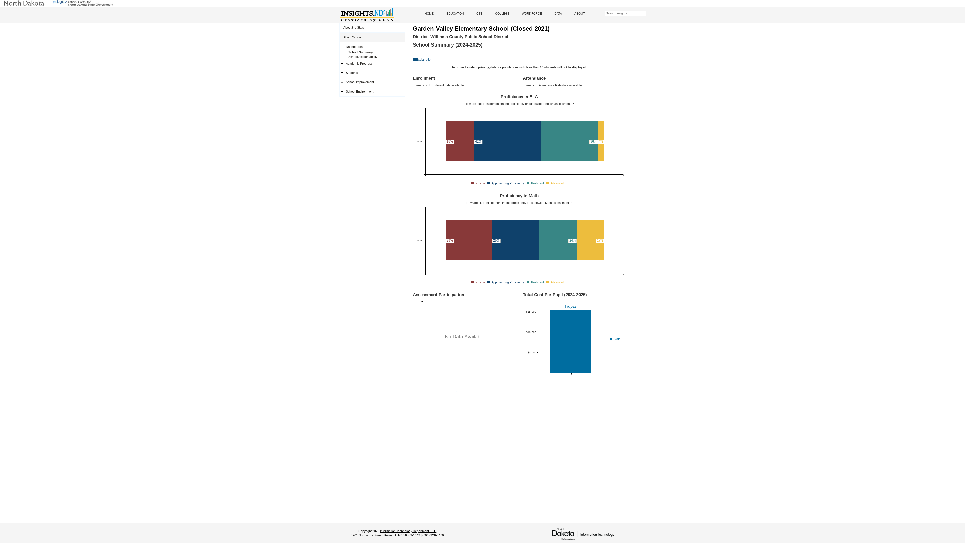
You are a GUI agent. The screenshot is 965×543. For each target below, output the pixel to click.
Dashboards (354, 47)
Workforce (532, 13)
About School (352, 37)
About (579, 13)
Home (429, 13)
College (502, 13)
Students (352, 73)
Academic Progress (359, 63)
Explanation (424, 59)
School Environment (359, 91)
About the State (353, 27)
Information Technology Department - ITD (408, 531)
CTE (479, 13)
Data (558, 13)
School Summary (360, 52)
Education (455, 13)
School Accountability (362, 57)
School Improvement (360, 82)
